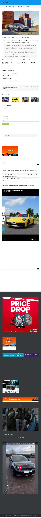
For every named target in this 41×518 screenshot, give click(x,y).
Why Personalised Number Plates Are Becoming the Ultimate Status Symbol (18, 185)
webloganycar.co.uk (11, 70)
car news (13, 80)
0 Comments (17, 80)
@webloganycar (7, 135)
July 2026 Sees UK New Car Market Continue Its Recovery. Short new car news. (19, 183)
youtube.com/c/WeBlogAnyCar (13, 73)
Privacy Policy (34, 515)
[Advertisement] (20, 256)
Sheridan (4, 80)
